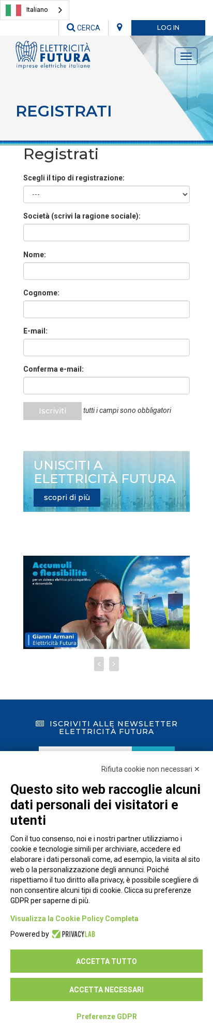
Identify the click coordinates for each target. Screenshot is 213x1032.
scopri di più (67, 497)
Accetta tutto (106, 961)
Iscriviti (52, 410)
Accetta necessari (106, 990)
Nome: (34, 255)
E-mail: (35, 331)
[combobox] (34, 10)
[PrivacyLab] (72, 934)
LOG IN (168, 27)
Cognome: (41, 293)
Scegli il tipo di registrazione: (74, 178)
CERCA (87, 28)
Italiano (37, 9)
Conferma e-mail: (53, 369)
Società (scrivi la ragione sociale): (82, 216)
